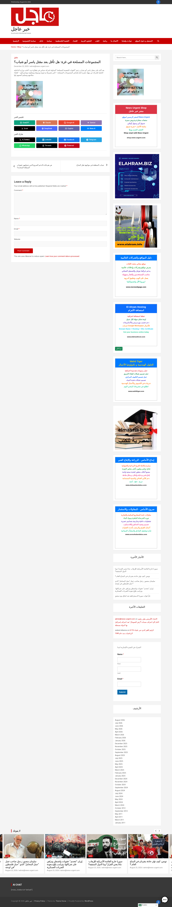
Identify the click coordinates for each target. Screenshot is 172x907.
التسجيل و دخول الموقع (144, 41)
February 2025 (120, 773)
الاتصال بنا (114, 41)
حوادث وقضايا (127, 41)
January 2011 (120, 823)
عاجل (41, 41)
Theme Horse (61, 901)
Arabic (144, 905)
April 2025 (119, 767)
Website (17, 239)
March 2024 (119, 805)
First (119, 664)
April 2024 (119, 802)
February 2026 (120, 738)
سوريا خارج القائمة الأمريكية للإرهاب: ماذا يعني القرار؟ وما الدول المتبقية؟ (105, 863)
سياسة (49, 41)
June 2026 (119, 726)
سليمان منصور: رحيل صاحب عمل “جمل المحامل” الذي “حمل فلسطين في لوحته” (22, 864)
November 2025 (121, 746)
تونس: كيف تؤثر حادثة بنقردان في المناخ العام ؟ (132, 576)
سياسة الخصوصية (29, 41)
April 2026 (119, 732)
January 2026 (120, 741)
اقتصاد (75, 41)
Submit (122, 692)
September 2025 (121, 752)
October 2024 (120, 785)
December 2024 (121, 779)
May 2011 (118, 814)
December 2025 (121, 743)
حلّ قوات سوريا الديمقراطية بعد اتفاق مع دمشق (132, 596)
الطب (97, 41)
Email (16, 229)
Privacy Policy (39, 901)
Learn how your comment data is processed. (62, 256)
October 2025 (120, 749)
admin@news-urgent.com (39, 66)
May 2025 (118, 764)
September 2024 (121, 787)
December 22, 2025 (21, 66)
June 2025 (119, 761)
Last (119, 673)
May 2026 (118, 729)
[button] (164, 899)
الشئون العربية (86, 41)
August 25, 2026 (11, 870)
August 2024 (120, 790)
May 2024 (118, 799)
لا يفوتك (16, 830)
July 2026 (118, 723)
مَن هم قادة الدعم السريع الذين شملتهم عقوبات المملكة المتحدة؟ (34, 166)
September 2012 (121, 811)
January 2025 (120, 776)
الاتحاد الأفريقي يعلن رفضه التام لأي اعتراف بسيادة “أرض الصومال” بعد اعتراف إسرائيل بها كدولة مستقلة (137, 622)
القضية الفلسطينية (62, 41)
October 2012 (120, 808)
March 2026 (119, 735)
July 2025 (118, 758)
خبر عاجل (20, 29)
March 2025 (119, 770)
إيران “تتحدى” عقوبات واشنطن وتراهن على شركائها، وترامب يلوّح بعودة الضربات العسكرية (64, 864)
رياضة (105, 41)
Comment (18, 190)
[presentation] (155, 830)
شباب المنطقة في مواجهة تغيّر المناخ (90, 165)
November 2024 (121, 782)
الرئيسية (16, 41)
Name (17, 219)
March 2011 (119, 820)
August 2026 (120, 720)
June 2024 (119, 796)
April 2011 (119, 817)
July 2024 (118, 793)
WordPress (89, 901)
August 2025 (120, 755)
